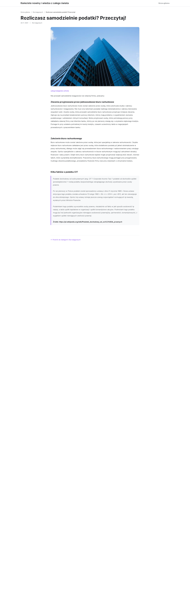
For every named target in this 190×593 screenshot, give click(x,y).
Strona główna (163, 3)
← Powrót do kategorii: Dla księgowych (65, 240)
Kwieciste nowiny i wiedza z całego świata (45, 3)
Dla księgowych (38, 12)
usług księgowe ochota (60, 91)
